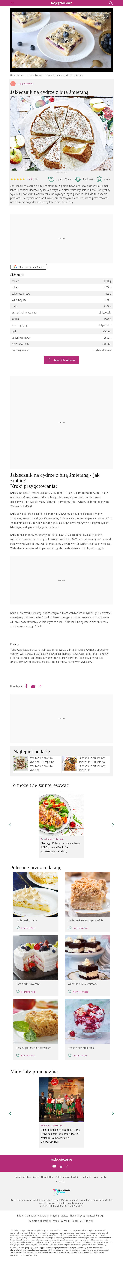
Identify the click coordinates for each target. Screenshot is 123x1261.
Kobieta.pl (43, 1215)
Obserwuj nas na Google (31, 267)
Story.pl (89, 1220)
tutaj (36, 1255)
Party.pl (100, 1215)
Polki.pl (47, 1220)
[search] (111, 3)
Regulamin (85, 1177)
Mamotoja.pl (35, 1220)
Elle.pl (20, 1215)
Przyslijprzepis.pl (59, 1215)
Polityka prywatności (67, 1177)
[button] (10, 825)
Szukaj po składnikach (27, 1177)
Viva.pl (56, 1220)
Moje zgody (100, 1177)
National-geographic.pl (82, 1215)
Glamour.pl (31, 1215)
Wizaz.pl (65, 1220)
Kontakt (60, 1181)
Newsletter (47, 1177)
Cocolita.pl (77, 1220)
